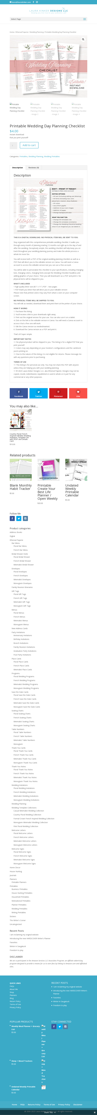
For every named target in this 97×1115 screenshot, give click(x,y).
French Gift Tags (20, 598)
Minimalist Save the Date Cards (26, 703)
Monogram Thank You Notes (26, 781)
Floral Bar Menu (20, 546)
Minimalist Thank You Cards (25, 759)
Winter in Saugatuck (18, 946)
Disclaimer (77, 1104)
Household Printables (20, 897)
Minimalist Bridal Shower (24, 564)
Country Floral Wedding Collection (27, 814)
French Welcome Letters (24, 837)
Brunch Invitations (21, 643)
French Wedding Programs (24, 680)
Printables (23, 156)
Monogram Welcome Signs (25, 863)
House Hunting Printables (22, 893)
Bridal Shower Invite (20, 554)
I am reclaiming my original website (24, 934)
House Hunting (16, 871)
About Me (14, 989)
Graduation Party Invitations (25, 651)
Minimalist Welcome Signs (24, 859)
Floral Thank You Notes (23, 769)
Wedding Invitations (20, 785)
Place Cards (16, 658)
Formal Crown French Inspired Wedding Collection (34, 818)
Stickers (13, 916)
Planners (13, 879)
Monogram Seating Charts (24, 725)
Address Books (16, 532)
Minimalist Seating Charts (24, 721)
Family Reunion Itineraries (22, 587)
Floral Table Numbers (22, 732)
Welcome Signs (18, 849)
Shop (12, 992)
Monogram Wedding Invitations (26, 800)
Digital (12, 536)
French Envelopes (21, 575)
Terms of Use (15, 1004)
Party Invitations (18, 632)
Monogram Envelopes (23, 583)
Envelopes (16, 568)
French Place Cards (21, 665)
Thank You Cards (19, 748)
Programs (16, 673)
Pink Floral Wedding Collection (26, 826)
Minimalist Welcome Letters (25, 841)
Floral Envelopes (20, 571)
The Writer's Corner (18, 920)
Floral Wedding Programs (24, 676)
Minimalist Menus (21, 620)
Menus (14, 610)
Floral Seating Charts (22, 713)
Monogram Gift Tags (22, 606)
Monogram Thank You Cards (25, 762)
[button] (83, 39)
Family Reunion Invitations (24, 647)
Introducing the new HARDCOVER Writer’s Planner (30, 938)
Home (12, 32)
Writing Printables (19, 912)
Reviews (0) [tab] (34, 167)
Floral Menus (19, 613)
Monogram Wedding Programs (26, 688)
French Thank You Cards (23, 755)
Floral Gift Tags (20, 594)
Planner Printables (19, 905)
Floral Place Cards (21, 662)
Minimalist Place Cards (23, 669)
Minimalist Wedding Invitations (26, 796)
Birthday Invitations (21, 639)
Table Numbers (18, 729)
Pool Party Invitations (22, 655)
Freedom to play (16, 950)
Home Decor (15, 867)
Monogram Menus (21, 624)
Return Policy (15, 1001)
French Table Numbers (23, 736)
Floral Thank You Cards (23, 751)
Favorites (13, 942)
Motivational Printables (21, 901)
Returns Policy (34, 1104)
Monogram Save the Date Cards (27, 707)
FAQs (12, 986)
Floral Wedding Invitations (24, 788)
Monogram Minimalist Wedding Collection (31, 822)
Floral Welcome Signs (22, 852)
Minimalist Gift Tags (22, 602)
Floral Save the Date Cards (24, 695)
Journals (13, 875)
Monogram (18, 744)
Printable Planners (19, 882)
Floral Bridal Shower (22, 557)
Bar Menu (16, 543)
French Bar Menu (21, 550)
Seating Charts (17, 710)
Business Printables (20, 889)
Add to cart (29, 145)
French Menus (19, 617)
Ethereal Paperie (22, 32)
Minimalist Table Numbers (24, 740)
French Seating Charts (22, 717)
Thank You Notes (19, 766)
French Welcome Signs (23, 856)
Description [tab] (17, 167)
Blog (12, 998)
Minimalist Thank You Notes (25, 777)
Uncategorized (16, 924)
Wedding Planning (36, 32)
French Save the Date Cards (25, 699)
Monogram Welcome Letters (25, 845)
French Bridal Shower (22, 561)
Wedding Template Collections (24, 807)
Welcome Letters (19, 830)
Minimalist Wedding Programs (26, 684)
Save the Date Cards (20, 692)
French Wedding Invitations (25, 792)
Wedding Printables (52, 156)
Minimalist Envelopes (22, 579)
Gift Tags (15, 591)
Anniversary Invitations (23, 635)
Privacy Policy (15, 1007)
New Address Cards (20, 628)
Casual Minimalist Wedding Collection (29, 811)
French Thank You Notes (24, 773)
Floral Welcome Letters (23, 833)
